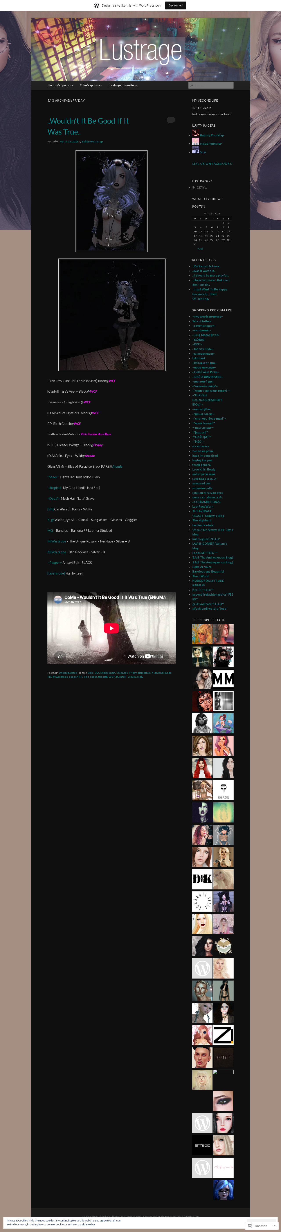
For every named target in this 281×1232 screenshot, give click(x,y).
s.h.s (86, 676)
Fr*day (133, 672)
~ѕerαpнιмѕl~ (201, 330)
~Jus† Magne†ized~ (206, 335)
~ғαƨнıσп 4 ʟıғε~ (203, 381)
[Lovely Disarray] (223, 1190)
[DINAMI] (202, 1058)
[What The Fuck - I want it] (202, 1013)
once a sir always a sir (207, 497)
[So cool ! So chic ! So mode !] (223, 991)
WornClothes (201, 321)
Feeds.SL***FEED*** (205, 553)
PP (80, 676)
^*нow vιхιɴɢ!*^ (203, 427)
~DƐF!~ (197, 344)
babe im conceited (205, 455)
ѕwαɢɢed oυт (201, 483)
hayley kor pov (202, 460)
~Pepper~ (54, 562)
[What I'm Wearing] (223, 924)
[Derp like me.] (223, 657)
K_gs (50, 520)
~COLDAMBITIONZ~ (206, 502)
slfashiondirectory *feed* (209, 608)
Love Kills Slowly (203, 469)
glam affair (144, 672)
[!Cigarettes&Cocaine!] (223, 746)
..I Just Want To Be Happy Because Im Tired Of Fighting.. (209, 293)
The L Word (200, 576)
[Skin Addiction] (223, 1080)
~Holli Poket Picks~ (205, 372)
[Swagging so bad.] (202, 657)
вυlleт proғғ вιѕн (203, 474)
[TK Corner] (202, 702)
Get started (176, 5)
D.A (97, 672)
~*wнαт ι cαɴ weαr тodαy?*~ (211, 390)
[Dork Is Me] (202, 880)
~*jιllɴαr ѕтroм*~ (203, 414)
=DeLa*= (54, 498)
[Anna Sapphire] (202, 1124)
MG (50, 530)
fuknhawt (198, 358)
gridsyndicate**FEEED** (208, 604)
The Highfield (201, 520)
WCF (112, 676)
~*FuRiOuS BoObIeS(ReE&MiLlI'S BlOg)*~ (207, 399)
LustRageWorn (202, 506)
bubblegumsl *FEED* (206, 539)
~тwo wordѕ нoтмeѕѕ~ (207, 316)
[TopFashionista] (202, 857)
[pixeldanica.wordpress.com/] (223, 969)
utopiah (103, 676)
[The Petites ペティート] (223, 1168)
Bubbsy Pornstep (92, 141)
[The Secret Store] (202, 835)
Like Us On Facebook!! (212, 163)
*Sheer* (53, 477)
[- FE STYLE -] (223, 1058)
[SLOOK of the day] (223, 880)
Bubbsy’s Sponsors (61, 85)
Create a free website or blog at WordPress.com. (112, 1216)
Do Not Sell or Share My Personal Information (171, 1216)
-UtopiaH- (54, 488)
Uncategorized (68, 672)
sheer (93, 676)
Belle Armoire (202, 567)
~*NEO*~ (198, 441)
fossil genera (201, 465)
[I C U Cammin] (202, 969)
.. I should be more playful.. (210, 275)
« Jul (200, 248)
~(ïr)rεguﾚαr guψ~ (204, 363)
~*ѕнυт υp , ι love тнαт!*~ (209, 418)
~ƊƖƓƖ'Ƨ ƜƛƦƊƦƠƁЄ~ (207, 377)
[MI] (50, 509)
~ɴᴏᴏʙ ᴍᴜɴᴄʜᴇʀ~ (204, 367)
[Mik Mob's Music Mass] (223, 679)
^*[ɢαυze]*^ (200, 432)
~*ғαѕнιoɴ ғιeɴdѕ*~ (205, 386)
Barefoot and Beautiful (208, 571)
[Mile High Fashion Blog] (202, 1168)
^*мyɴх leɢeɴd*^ (203, 423)
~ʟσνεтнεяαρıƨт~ (203, 325)
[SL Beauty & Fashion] (223, 1013)
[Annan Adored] (202, 679)
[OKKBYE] (223, 1146)
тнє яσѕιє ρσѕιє (203, 451)
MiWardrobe (56, 541)
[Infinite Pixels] (202, 1036)
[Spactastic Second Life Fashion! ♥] (223, 835)
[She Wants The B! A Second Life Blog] (223, 902)
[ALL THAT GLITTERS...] (202, 1080)
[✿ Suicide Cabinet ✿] (223, 1124)
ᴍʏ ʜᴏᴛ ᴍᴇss (200, 446)
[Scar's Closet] (223, 946)
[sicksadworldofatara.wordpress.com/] (223, 813)
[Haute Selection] (202, 902)
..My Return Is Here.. (206, 266)
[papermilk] (223, 768)
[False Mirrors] (202, 946)
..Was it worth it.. (203, 271)
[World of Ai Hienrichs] (223, 1101)
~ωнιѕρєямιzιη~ (203, 353)
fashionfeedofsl (203, 525)
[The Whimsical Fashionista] (202, 791)
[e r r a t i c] (202, 1146)
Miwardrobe (60, 676)
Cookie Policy (86, 1224)
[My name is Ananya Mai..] (223, 702)
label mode (164, 672)
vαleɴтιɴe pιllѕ (202, 488)
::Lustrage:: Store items (122, 85)
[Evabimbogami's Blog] (202, 746)
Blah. (91, 672)
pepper (73, 676)
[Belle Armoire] (223, 857)
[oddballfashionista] (202, 924)
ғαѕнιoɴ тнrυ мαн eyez (207, 492)
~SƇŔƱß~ (198, 339)
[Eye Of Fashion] (202, 768)
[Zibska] (223, 1036)
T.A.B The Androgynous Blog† (213, 557)
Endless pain (107, 672)
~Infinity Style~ (203, 349)
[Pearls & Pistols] (202, 724)
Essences (122, 672)
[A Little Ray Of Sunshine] (223, 724)
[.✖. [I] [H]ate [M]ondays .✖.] (202, 813)
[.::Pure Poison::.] (223, 791)
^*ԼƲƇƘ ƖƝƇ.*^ (201, 437)
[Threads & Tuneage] (202, 635)
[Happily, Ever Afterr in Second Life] (223, 635)
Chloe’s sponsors (91, 85)
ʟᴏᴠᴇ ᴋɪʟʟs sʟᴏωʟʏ (204, 478)
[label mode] (56, 573)
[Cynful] (121, 676)
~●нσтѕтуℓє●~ (202, 409)
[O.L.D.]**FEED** (202, 590)
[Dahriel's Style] (202, 991)
